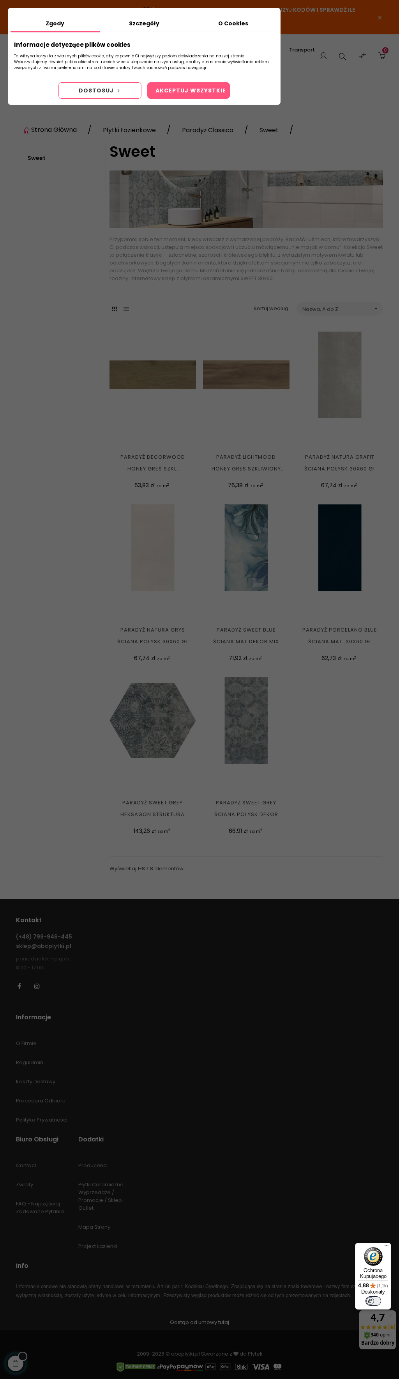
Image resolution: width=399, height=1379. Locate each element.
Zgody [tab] (55, 23)
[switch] (373, 1301)
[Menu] (386, 1247)
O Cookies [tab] (233, 23)
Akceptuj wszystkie (190, 90)
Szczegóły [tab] (144, 23)
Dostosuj (97, 90)
